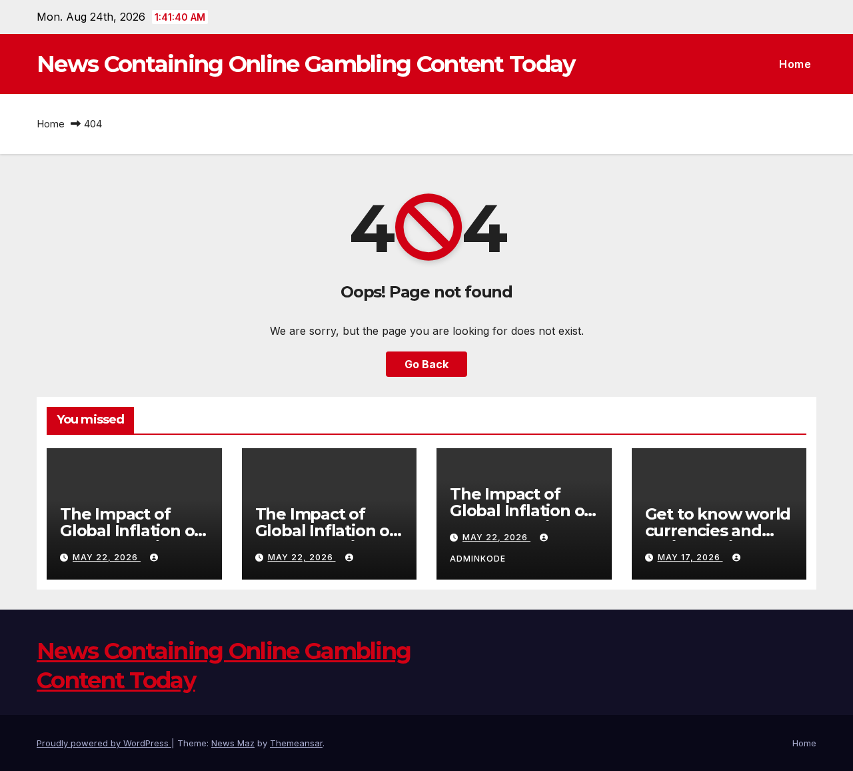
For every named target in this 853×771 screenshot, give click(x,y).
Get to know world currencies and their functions (718, 530)
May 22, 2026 (107, 557)
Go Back (426, 364)
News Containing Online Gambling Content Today (306, 64)
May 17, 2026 (690, 557)
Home (795, 64)
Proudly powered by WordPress (104, 743)
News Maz (233, 743)
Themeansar (296, 743)
